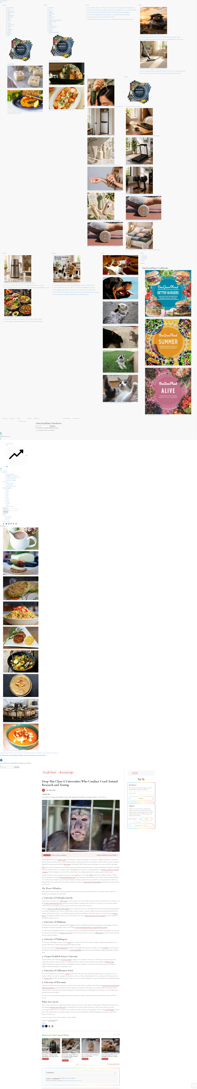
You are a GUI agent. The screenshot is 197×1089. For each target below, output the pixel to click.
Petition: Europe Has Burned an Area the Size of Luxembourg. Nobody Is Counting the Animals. (160, 37)
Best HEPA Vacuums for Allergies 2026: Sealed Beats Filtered (153, 68)
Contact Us (144, 259)
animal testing (61, 859)
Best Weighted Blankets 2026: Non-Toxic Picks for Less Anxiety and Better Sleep (143, 249)
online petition (99, 933)
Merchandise (144, 257)
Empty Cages (135, 773)
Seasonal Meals (10, 7)
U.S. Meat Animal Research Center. (53, 903)
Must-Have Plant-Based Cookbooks (133, 106)
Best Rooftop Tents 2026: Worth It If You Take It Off (151, 34)
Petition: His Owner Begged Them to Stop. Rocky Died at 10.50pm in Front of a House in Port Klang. (108, 14)
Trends (50, 29)
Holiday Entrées (10, 15)
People (3, 253)
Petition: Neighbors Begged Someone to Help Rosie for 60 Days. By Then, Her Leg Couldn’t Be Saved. (74, 290)
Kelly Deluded (51, 1020)
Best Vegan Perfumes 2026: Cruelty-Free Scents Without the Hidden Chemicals (104, 191)
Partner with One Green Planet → (108, 855)
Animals (53, 253)
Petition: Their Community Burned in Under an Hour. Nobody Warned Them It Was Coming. (23, 285)
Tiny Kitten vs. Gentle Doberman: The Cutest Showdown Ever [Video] (117, 349)
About (141, 253)
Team (143, 260)
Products (51, 24)
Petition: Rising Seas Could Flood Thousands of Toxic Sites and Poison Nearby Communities (23, 321)
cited (71, 925)
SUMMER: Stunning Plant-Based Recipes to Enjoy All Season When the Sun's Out (162, 366)
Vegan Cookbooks (11, 64)
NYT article (64, 901)
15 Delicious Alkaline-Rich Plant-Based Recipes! (59, 85)
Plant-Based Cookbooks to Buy (55, 61)
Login (66, 1078)
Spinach (9, 32)
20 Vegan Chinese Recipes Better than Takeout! (13, 626)
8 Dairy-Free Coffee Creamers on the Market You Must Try (15, 550)
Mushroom (9, 34)
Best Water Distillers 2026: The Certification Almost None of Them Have (19, 283)
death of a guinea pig (61, 948)
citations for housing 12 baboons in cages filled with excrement (91, 927)
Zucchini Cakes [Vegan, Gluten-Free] (11, 649)
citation (69, 942)
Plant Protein (52, 17)
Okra (8, 35)
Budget (50, 15)
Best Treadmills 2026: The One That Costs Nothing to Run (138, 165)
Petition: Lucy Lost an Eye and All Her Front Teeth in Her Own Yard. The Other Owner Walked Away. (109, 12)
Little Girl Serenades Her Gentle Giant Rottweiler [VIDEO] (115, 300)
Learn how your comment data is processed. (72, 1080)
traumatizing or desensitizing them (92, 882)
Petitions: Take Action (11, 478)
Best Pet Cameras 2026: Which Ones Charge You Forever (65, 283)
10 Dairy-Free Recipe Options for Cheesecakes (13, 723)
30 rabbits (105, 948)
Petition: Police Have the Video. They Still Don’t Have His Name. (101, 17)
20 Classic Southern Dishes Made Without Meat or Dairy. (15, 600)
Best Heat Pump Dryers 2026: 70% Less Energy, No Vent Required (101, 135)
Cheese (50, 18)
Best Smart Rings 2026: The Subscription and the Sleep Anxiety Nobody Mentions (143, 135)
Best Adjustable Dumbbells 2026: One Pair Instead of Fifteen (138, 194)
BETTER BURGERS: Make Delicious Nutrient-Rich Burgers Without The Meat (162, 317)
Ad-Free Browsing (66, 418)
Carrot (8, 27)
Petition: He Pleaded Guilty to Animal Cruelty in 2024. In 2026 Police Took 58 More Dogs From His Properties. (110, 19)
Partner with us (76, 418)
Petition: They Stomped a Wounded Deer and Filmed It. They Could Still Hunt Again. (71, 294)
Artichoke (9, 20)
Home (7, 489)
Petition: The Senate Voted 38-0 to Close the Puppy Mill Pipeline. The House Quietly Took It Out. (73, 285)
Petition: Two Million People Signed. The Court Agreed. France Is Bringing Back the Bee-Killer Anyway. (161, 39)
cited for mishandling (75, 950)
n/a (49, 9)
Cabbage (9, 26)
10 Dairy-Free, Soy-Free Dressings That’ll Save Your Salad (15, 673)
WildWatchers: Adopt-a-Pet (12, 475)
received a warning (66, 959)
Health (125, 76)
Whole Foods (51, 14)
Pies (8, 9)
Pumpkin (9, 31)
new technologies (109, 1009)
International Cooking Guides (55, 20)
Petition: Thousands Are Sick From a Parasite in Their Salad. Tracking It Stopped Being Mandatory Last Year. (27, 287)
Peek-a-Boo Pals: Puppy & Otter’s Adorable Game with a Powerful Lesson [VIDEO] (120, 324)
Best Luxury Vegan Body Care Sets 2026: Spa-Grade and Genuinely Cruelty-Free (104, 165)
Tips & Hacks (52, 27)
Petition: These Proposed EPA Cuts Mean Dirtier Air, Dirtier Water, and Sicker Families (23, 319)
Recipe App (4, 418)
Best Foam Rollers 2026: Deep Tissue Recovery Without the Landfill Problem (103, 246)
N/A (1, 2)
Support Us (144, 256)
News (86, 5)
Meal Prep (51, 31)
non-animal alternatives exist (67, 877)
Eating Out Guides (53, 26)
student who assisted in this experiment (95, 915)
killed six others (110, 962)
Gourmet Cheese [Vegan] (8, 575)
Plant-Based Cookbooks (11, 480)
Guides (50, 23)
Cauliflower (9, 29)
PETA (43, 867)
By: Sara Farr (49, 790)
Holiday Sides (10, 17)
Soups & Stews (10, 10)
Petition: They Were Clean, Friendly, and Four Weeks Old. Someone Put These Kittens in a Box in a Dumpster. (76, 292)
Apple (8, 18)
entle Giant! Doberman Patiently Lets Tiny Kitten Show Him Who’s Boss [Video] (120, 373)
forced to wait (48, 978)
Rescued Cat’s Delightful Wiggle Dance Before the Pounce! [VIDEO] (117, 402)
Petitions (30, 418)
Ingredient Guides (53, 21)
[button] (114, 1035)
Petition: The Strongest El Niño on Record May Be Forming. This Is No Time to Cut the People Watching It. (162, 71)
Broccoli (9, 23)
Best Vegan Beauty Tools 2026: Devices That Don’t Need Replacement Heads (103, 220)
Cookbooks (142, 263)
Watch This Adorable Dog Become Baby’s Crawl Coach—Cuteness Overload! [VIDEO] (121, 275)
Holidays (51, 12)
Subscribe (53, 426)
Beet (8, 21)
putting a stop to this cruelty (58, 1007)
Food (45, 5)
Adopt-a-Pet (12, 418)
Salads (8, 14)
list (74, 869)
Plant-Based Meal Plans (54, 32)
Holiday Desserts (11, 12)
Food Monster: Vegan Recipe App (13, 477)
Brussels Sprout (10, 24)
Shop (18, 418)
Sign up (37, 430)
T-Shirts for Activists (12, 753)
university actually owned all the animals (58, 908)
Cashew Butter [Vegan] (8, 697)
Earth (139, 5)
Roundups (51, 7)
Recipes (4, 5)
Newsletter (36, 418)
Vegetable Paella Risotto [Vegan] (14, 113)
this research (67, 864)
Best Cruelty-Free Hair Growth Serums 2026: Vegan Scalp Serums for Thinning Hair (105, 106)
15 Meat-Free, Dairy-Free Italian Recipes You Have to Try (61, 110)
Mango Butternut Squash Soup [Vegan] (11, 750)
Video (102, 253)
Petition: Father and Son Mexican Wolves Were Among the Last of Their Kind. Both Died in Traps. (160, 73)
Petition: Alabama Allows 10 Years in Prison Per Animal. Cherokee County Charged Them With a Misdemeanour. (111, 7)
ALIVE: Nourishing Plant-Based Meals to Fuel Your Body (157, 415)
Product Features (22, 421)
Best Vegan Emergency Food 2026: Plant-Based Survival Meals (17, 317)
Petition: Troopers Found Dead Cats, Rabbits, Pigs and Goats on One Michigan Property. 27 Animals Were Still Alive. (112, 10)
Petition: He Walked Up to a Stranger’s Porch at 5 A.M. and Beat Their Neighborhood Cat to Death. (74, 287)
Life (86, 76)
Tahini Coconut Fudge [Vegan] (13, 88)
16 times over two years (66, 933)
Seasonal (51, 10)
